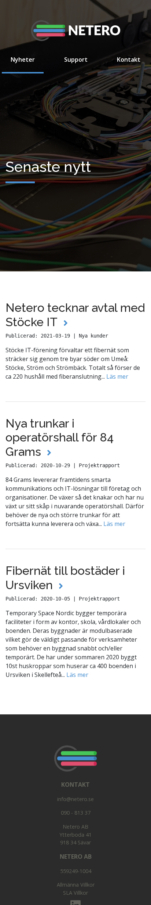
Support (76, 59)
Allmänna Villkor (76, 884)
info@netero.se (75, 799)
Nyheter (27, 59)
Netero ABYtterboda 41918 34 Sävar (75, 834)
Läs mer (116, 376)
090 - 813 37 (76, 812)
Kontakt (128, 59)
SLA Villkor (75, 892)
